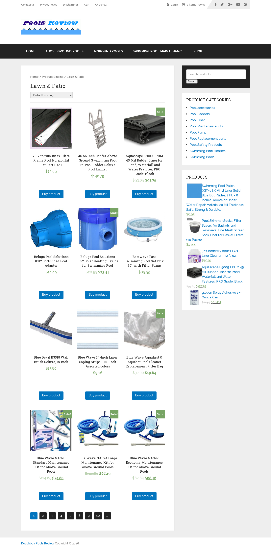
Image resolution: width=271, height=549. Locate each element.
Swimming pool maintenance (158, 51)
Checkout (101, 4)
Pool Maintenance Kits (206, 126)
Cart (86, 4)
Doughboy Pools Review (37, 543)
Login (174, 4)
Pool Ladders (200, 114)
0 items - (196, 4)
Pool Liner (197, 120)
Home (31, 51)
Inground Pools (108, 51)
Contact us (27, 4)
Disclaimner (70, 4)
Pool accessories (202, 108)
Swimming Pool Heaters (208, 151)
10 (98, 516)
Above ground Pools (64, 51)
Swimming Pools (202, 157)
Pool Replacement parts (208, 138)
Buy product (51, 194)
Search (192, 81)
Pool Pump (198, 132)
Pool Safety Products (206, 145)
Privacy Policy (48, 4)
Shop (197, 51)
